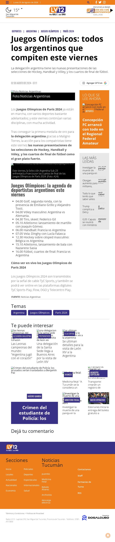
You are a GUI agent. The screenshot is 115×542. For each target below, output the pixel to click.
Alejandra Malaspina (22, 336)
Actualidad (11, 479)
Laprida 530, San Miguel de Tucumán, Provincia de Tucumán (40, 519)
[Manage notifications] (108, 535)
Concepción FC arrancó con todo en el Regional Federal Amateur (93, 131)
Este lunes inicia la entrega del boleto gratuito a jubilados (98, 411)
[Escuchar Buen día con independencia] (111, 10)
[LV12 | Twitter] (100, 2)
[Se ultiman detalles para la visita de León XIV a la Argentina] (73, 337)
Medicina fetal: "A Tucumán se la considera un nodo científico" (72, 386)
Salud (26, 490)
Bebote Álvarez (45, 488)
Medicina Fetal (46, 480)
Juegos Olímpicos (40, 312)
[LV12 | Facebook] (96, 2)
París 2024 (61, 312)
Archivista (47, 494)
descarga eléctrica (46, 501)
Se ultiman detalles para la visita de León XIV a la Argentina (72, 348)
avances (68, 375)
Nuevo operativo (97, 400)
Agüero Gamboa (34, 396)
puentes (46, 473)
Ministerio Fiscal (72, 400)
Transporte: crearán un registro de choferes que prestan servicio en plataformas (97, 389)
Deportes (28, 474)
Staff (80, 475)
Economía (11, 490)
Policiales (28, 469)
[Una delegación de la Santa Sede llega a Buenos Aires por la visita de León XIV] (47, 340)
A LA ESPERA (69, 333)
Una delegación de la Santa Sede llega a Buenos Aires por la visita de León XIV (47, 353)
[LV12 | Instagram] (104, 2)
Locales (9, 474)
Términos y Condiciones (15, 513)
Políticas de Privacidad (35, 513)
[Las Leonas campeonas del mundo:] (21, 340)
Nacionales (11, 485)
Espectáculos (30, 479)
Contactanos (84, 469)
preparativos (44, 336)
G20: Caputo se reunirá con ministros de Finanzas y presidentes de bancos (90, 226)
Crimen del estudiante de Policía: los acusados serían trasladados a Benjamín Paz (34, 420)
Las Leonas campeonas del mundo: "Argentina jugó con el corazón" (21, 351)
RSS (79, 493)
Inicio (8, 469)
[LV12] (12, 450)
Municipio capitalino (94, 373)
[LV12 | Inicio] (106, 460)
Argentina (18, 312)
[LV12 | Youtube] (104, 447)
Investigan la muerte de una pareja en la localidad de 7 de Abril (90, 173)
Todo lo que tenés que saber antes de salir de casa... (89, 199)
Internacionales (31, 485)
